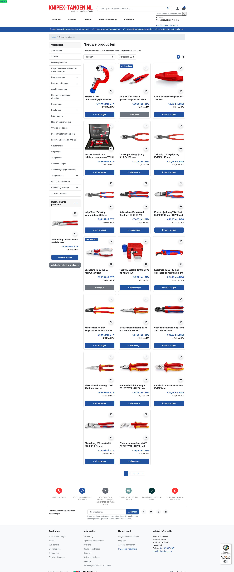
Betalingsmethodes (91, 549)
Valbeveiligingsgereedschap (63, 169)
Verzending (88, 536)
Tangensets (56, 158)
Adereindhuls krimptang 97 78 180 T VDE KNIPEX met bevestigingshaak (133, 388)
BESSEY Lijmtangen (60, 187)
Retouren (87, 553)
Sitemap (87, 561)
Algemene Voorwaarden (93, 541)
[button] (183, 8)
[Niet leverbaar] (134, 79)
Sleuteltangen (57, 146)
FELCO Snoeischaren (60, 181)
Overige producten (59, 128)
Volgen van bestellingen (128, 536)
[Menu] (230, 544)
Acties (51, 541)
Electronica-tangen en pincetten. (60, 96)
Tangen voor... (57, 175)
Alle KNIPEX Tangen (57, 536)
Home (53, 37)
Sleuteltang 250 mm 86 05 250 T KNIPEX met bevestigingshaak (98, 446)
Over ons (87, 545)
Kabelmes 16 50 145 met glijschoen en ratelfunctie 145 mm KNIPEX (168, 273)
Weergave (134, 114)
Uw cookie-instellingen (127, 549)
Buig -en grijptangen (60, 83)
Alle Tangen (56, 50)
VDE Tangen (54, 545)
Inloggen (122, 541)
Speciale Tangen (58, 164)
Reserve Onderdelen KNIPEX (63, 140)
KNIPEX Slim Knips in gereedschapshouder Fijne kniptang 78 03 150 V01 (133, 99)
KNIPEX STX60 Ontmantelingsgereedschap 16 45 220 (98, 99)
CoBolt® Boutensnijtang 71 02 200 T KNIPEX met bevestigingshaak (169, 330)
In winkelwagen (65, 257)
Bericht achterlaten (91, 557)
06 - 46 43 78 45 (167, 548)
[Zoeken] (184, 14)
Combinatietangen (59, 89)
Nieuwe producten (59, 62)
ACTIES (54, 56)
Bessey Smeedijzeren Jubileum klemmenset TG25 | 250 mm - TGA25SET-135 (99, 157)
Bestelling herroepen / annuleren (97, 565)
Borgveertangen (58, 77)
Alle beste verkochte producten (65, 265)
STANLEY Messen (59, 193)
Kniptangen (56, 110)
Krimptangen (57, 116)
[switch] (226, 561)
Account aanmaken (126, 545)
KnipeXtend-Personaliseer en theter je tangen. (64, 70)
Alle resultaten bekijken (166, 25)
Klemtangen (56, 104)
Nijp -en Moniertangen (61, 122)
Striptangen (56, 152)
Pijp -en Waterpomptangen (63, 134)
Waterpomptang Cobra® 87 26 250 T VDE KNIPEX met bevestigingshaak (133, 446)
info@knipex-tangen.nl (162, 551)
